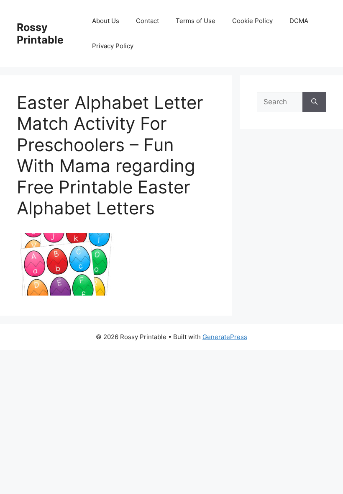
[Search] (314, 102)
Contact (147, 21)
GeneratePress (224, 337)
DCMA (298, 21)
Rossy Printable (40, 33)
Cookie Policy (252, 21)
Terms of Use (195, 21)
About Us (105, 21)
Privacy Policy (112, 46)
